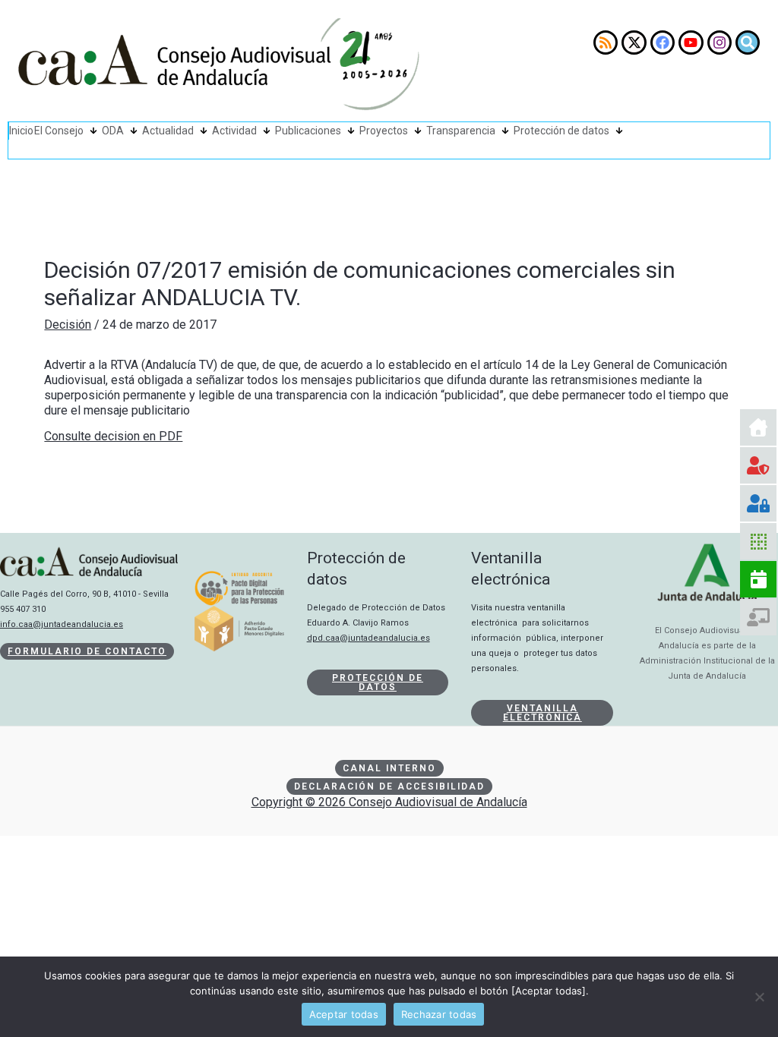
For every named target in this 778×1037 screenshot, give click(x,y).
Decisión (67, 324)
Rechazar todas (439, 1014)
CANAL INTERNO (389, 768)
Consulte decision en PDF (113, 436)
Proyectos (383, 131)
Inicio (21, 131)
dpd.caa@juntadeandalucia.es (368, 638)
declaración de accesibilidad (389, 786)
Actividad (234, 131)
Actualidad (168, 131)
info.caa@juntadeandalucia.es (61, 624)
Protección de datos (561, 131)
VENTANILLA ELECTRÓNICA (542, 713)
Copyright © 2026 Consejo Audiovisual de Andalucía (389, 802)
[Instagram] (719, 42)
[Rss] (605, 42)
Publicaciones (308, 131)
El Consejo (59, 131)
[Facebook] (662, 42)
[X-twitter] (633, 42)
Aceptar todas (343, 1014)
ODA (113, 131)
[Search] (747, 42)
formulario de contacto (87, 651)
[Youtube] (690, 42)
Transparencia (460, 131)
